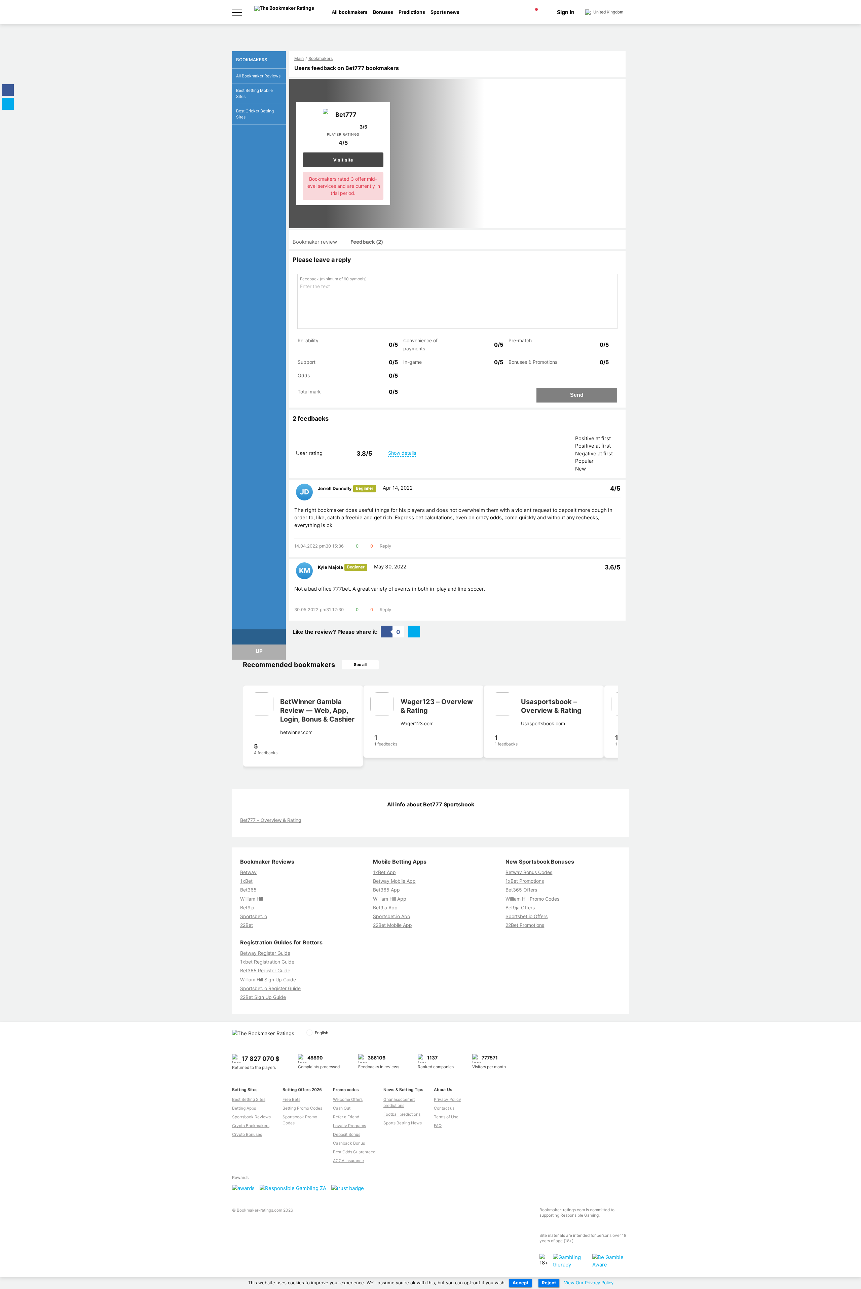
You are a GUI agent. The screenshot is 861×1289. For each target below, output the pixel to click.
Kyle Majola (330, 567)
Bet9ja (247, 907)
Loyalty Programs (349, 1125)
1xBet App (384, 872)
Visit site (343, 160)
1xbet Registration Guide (267, 962)
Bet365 (248, 890)
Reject (549, 1282)
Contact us (444, 1108)
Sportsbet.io (253, 916)
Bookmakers (320, 58)
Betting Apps (244, 1108)
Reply (385, 546)
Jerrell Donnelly (335, 488)
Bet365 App (386, 890)
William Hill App (389, 899)
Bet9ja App (385, 907)
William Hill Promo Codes (532, 899)
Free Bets (291, 1099)
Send (577, 395)
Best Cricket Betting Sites (255, 113)
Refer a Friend (346, 1116)
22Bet (246, 925)
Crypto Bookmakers (250, 1125)
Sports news (444, 12)
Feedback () (333, 278)
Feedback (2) (366, 242)
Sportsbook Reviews (251, 1116)
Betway (248, 872)
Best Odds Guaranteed (354, 1151)
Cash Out (341, 1108)
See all (360, 664)
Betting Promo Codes (302, 1108)
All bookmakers (350, 12)
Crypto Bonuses (247, 1134)
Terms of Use (446, 1116)
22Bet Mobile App (392, 925)
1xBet (246, 881)
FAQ (438, 1125)
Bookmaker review (315, 242)
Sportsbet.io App (391, 916)
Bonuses (383, 12)
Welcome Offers (348, 1099)
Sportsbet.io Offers (527, 916)
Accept (520, 1282)
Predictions (412, 12)
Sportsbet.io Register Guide (270, 988)
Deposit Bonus (346, 1134)
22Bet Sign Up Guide (263, 997)
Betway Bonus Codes (529, 872)
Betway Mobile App (394, 881)
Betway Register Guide (265, 953)
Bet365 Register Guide (265, 970)
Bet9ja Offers (520, 907)
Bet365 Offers (521, 890)
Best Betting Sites (248, 1099)
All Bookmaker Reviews (258, 75)
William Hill (251, 899)
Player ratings (343, 134)
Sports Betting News (402, 1122)
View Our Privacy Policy (588, 1282)
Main (299, 58)
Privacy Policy (447, 1099)
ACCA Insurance (348, 1160)
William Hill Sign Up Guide (268, 979)
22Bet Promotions (525, 925)
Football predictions (401, 1114)
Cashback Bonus (349, 1143)
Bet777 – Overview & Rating (270, 820)
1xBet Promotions (525, 881)
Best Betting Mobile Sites (254, 93)
